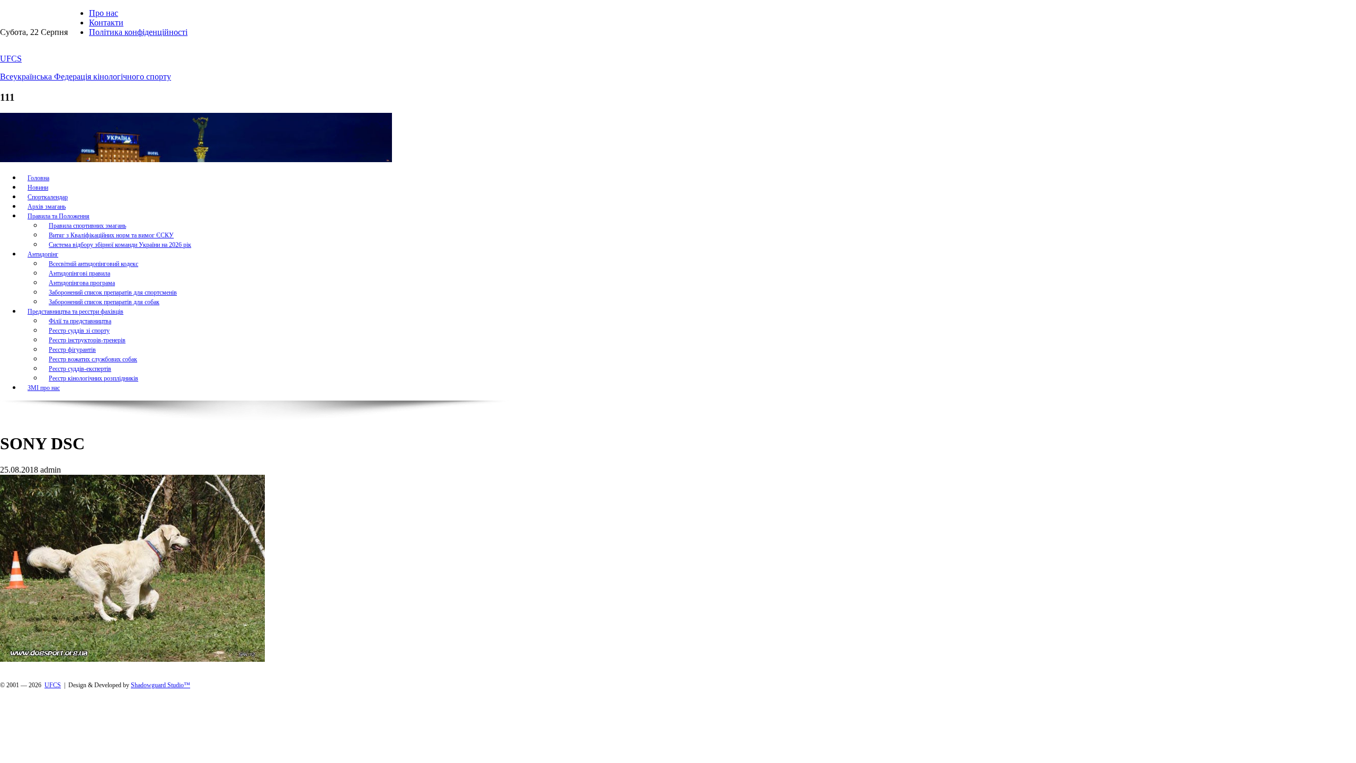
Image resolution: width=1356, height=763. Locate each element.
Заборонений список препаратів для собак (104, 302)
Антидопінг (43, 254)
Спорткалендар (48, 197)
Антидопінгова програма (82, 283)
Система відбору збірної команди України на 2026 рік (120, 245)
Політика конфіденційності (138, 32)
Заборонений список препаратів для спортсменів (113, 292)
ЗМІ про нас (44, 388)
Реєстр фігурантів (72, 349)
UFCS (11, 58)
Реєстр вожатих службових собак (93, 359)
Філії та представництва (80, 321)
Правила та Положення (59, 216)
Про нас (103, 12)
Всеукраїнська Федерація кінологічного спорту (85, 76)
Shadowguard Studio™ (160, 685)
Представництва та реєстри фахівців (75, 311)
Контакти (106, 22)
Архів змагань (47, 206)
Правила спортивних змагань (87, 225)
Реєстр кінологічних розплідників (93, 378)
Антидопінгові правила (79, 273)
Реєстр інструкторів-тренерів (87, 340)
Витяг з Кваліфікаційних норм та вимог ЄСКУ (111, 235)
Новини (38, 187)
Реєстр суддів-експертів (80, 368)
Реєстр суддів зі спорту (79, 330)
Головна (38, 178)
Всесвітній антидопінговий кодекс (93, 264)
